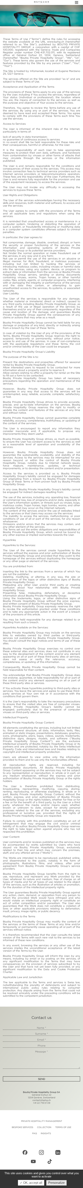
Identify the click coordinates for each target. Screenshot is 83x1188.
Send (41, 1079)
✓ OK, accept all (31, 1182)
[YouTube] (33, 1161)
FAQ (34, 1133)
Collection (44, 1127)
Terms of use (63, 1127)
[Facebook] (25, 1152)
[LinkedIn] (57, 1152)
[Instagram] (41, 1152)
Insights (46, 1133)
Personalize (56, 1182)
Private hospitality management (41, 1121)
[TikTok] (49, 1161)
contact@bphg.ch (41, 1100)
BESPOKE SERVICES (22, 1127)
